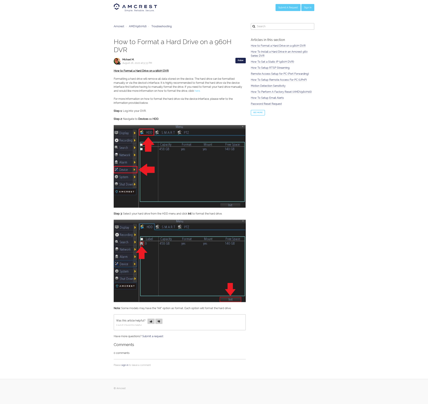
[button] (151, 321)
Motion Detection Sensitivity (268, 85)
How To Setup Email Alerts (267, 97)
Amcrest (119, 26)
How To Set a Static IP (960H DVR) (272, 61)
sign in (124, 365)
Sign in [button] (307, 7)
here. (197, 90)
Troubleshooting (161, 26)
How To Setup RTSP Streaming (270, 67)
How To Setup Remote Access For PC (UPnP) (279, 79)
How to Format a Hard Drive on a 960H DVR (278, 45)
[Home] (135, 7)
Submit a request (152, 336)
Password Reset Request (266, 103)
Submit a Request (288, 7)
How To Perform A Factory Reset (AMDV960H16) (281, 91)
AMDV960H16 (138, 26)
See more (258, 112)
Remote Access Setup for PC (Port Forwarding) (280, 73)
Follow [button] (240, 60)
